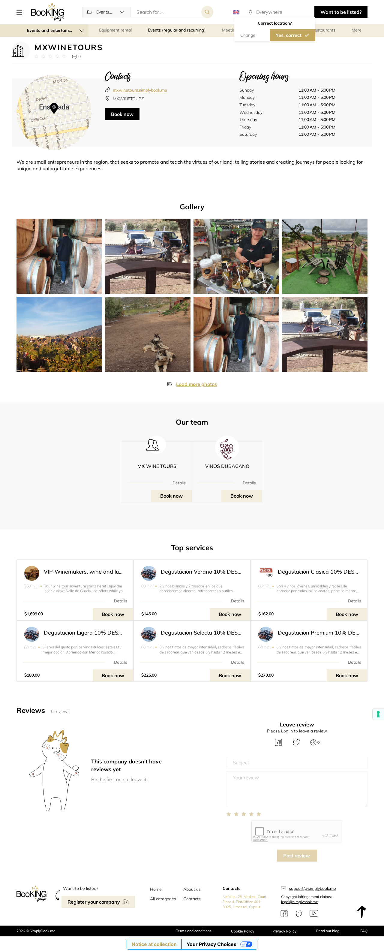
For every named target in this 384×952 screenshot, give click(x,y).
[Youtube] (314, 913)
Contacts (192, 899)
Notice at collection (154, 944)
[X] (299, 913)
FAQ (364, 931)
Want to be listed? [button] (341, 12)
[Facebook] (284, 913)
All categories (163, 899)
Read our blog (327, 931)
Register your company (94, 902)
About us (192, 889)
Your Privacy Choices (211, 944)
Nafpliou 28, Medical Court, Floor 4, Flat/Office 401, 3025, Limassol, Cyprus (245, 901)
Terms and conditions (194, 931)
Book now (122, 114)
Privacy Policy (284, 931)
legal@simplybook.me (299, 901)
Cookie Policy (242, 931)
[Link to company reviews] (50, 56)
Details (179, 483)
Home (156, 889)
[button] (21, 12)
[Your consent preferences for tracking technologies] (378, 714)
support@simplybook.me (312, 888)
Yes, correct (289, 35)
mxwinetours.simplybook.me (140, 90)
